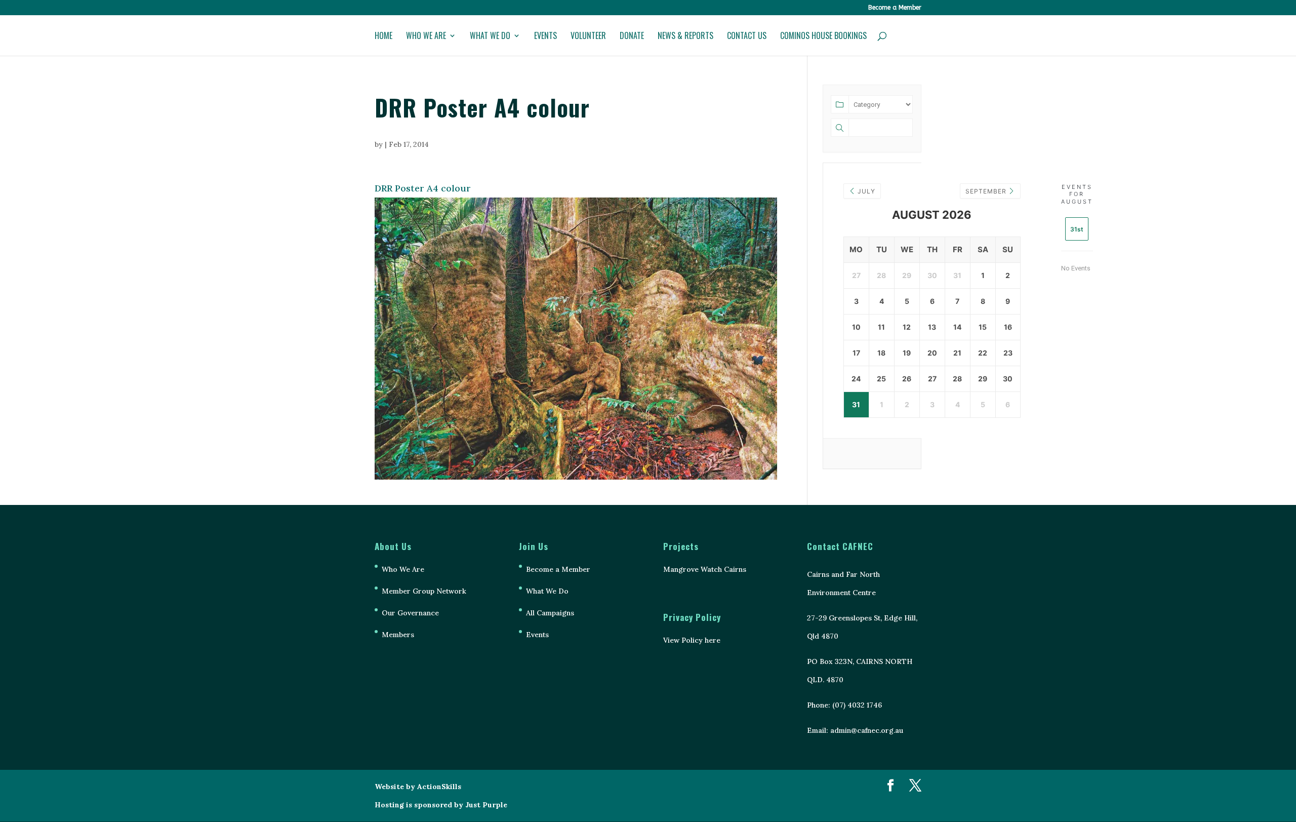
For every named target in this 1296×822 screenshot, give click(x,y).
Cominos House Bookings (823, 37)
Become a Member (894, 8)
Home (383, 37)
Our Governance (410, 612)
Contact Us (746, 37)
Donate (632, 37)
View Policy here (691, 640)
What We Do (490, 37)
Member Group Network (424, 591)
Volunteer (588, 37)
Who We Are (426, 37)
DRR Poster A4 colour (423, 188)
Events (545, 37)
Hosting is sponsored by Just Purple (441, 804)
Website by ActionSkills (418, 786)
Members (398, 634)
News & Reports (685, 37)
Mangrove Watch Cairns (704, 569)
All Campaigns (550, 612)
